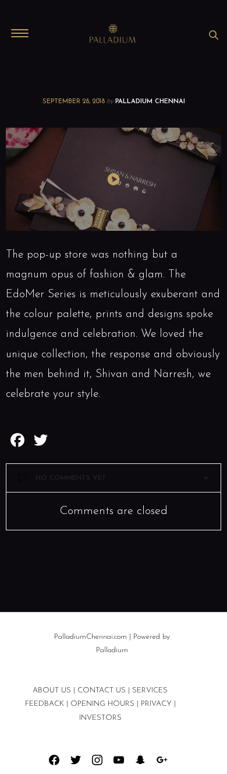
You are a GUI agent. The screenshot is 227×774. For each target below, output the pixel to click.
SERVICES (150, 690)
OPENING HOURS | (104, 704)
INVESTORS (100, 718)
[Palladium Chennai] (113, 34)
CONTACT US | (104, 690)
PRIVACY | (158, 704)
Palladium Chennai (150, 101)
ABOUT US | (54, 690)
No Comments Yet (71, 477)
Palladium (112, 650)
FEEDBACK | (46, 704)
